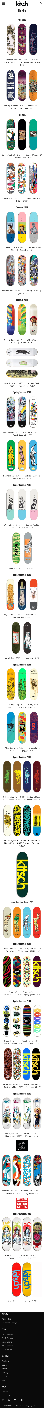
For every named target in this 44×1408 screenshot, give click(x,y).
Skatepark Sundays (9, 1322)
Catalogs (5, 1361)
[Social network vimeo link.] (21, 1399)
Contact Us (6, 1395)
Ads (3, 1380)
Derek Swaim (7, 1349)
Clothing (5, 1372)
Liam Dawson (7, 1334)
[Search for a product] (40, 3)
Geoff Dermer (7, 1338)
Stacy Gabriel (7, 1342)
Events (4, 1376)
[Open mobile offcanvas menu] (3, 3)
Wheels (5, 1368)
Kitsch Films (6, 1319)
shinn (35, 1405)
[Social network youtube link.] (15, 1399)
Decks (4, 1365)
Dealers (5, 1391)
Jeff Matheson (7, 1345)
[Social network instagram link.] (9, 1399)
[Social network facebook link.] (2, 1399)
